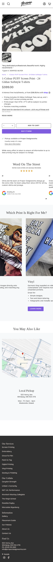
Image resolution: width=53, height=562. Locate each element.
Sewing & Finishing (9, 473)
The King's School (9, 499)
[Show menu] (3, 4)
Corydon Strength (9, 482)
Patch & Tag (7, 460)
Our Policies (6, 525)
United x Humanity (9, 486)
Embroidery (7, 451)
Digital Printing (8, 464)
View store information (12, 144)
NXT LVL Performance (11, 490)
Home (4, 74)
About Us (5, 529)
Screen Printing (8, 447)
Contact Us (6, 533)
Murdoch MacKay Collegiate (13, 494)
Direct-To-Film (7, 456)
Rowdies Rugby (8, 503)
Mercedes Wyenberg (10, 507)
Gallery (5, 516)
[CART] (49, 4)
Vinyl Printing (7, 468)
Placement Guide (9, 520)
